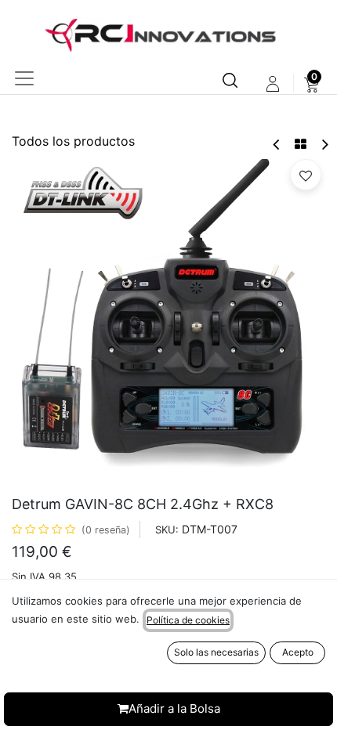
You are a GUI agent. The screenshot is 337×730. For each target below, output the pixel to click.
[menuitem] (311, 84)
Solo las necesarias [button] (216, 652)
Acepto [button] (297, 652)
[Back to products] (300, 144)
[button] (305, 174)
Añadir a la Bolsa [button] (174, 708)
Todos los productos (73, 141)
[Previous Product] (277, 144)
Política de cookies (188, 620)
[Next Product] (324, 144)
